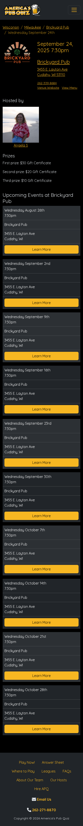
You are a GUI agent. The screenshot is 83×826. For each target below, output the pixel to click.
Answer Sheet (53, 762)
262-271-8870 (43, 810)
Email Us (43, 799)
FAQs (67, 771)
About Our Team (29, 780)
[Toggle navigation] (74, 10)
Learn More (41, 249)
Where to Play (23, 771)
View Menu (69, 88)
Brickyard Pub (57, 27)
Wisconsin (11, 27)
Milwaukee (32, 27)
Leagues (49, 771)
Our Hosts (58, 780)
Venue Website (48, 88)
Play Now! (27, 762)
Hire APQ (41, 789)
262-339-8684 (47, 83)
